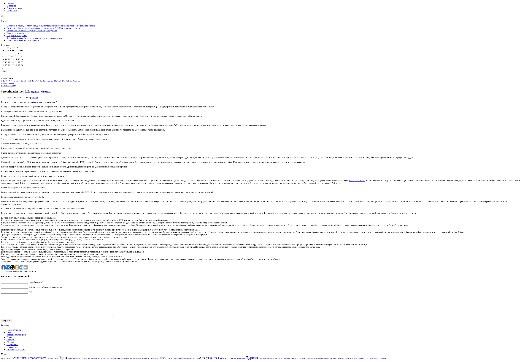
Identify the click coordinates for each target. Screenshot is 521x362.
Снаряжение (12, 344)
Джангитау (76, 358)
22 (49, 81)
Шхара (275, 358)
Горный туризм (14, 330)
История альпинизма (16, 335)
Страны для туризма (16, 349)
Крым (119, 358)
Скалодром (176, 358)
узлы (359, 358)
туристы (354, 358)
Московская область (136, 358)
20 (44, 81)
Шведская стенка (38, 91)
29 (68, 81)
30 (71, 81)
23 (52, 81)
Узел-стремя (262, 358)
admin (35, 97)
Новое (9, 337)
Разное (162, 358)
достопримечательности (315, 358)
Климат (114, 358)
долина (304, 358)
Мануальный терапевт (17, 35)
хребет (376, 358)
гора (299, 358)
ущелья (371, 358)
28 (65, 81)
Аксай (3, 358)
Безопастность (37, 358)
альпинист (294, 358)
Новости (32, 271)
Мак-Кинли (125, 358)
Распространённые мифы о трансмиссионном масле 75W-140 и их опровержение (44, 28)
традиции (348, 358)
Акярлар (8, 358)
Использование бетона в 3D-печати (23, 40)
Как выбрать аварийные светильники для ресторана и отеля (34, 38)
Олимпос (146, 358)
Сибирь (169, 358)
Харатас (269, 358)
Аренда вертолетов (15, 33)
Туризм (252, 357)
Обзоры (10, 342)
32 (76, 81)
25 (57, 81)
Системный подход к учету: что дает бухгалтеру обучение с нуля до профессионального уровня (51, 26)
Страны (222, 357)
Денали (69, 358)
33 (79, 81)
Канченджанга (105, 358)
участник (364, 358)
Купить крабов (8, 85)
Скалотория (196, 358)
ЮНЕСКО (287, 358)
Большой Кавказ (52, 358)
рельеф (325, 358)
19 (41, 81)
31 (74, 81)
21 (46, 81)
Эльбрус (280, 358)
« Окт (4, 71)
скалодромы (332, 358)
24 (55, 81)
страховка (340, 358)
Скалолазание (186, 358)
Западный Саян (95, 358)
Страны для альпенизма (237, 358)
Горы (9, 332)
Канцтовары (8, 83)
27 (63, 81)
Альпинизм (19, 358)
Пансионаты (154, 358)
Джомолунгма (85, 358)
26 (60, 81)
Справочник (12, 347)
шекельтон (383, 358)
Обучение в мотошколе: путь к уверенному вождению (32, 30)
